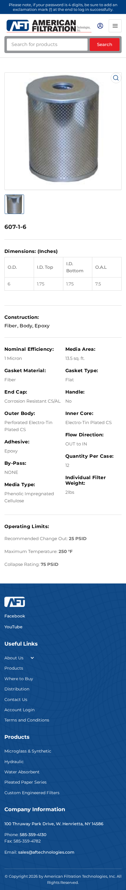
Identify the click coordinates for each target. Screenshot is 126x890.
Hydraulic (14, 761)
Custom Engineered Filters (31, 792)
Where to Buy (18, 678)
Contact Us (15, 699)
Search (104, 44)
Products (13, 668)
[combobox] (47, 44)
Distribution (16, 689)
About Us (13, 658)
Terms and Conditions (26, 720)
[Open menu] (115, 25)
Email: (39, 852)
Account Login (19, 709)
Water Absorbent (22, 772)
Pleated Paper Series (25, 782)
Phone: (25, 834)
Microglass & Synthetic (27, 751)
